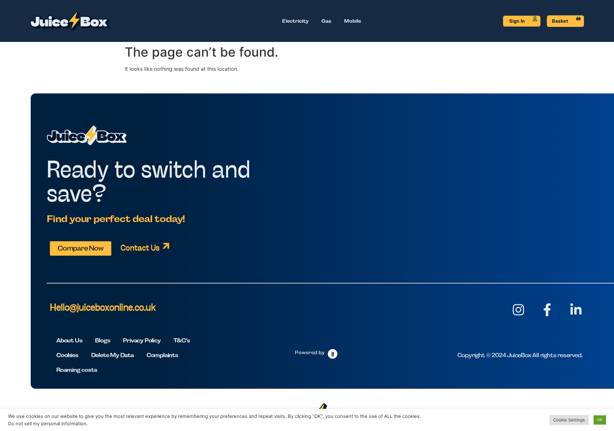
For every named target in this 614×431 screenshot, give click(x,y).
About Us (69, 340)
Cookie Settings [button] (569, 419)
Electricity (295, 21)
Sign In (517, 21)
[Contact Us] (166, 246)
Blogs (102, 340)
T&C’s (181, 340)
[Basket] (578, 18)
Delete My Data (112, 355)
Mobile (352, 21)
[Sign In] (534, 18)
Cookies (67, 355)
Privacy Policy (141, 340)
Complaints (162, 355)
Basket (560, 21)
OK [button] (599, 420)
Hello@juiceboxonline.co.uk (103, 308)
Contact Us (140, 248)
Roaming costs (76, 369)
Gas (326, 21)
